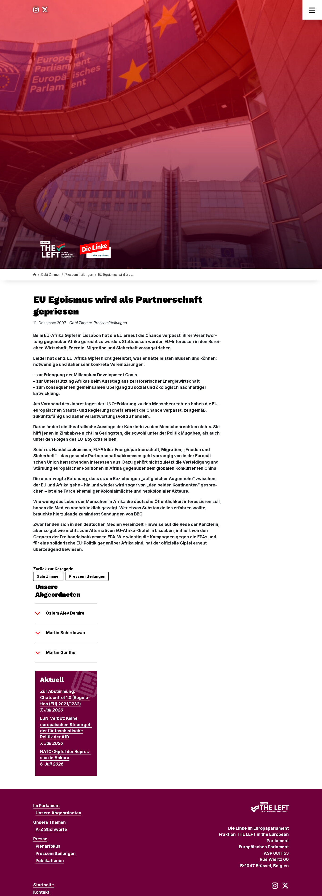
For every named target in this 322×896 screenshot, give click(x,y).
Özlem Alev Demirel (66, 613)
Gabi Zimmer (50, 274)
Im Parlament (46, 805)
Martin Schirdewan (65, 632)
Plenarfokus (48, 846)
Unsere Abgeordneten (58, 812)
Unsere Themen (49, 822)
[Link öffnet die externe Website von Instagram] (36, 10)
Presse (40, 838)
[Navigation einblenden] (312, 10)
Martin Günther (61, 652)
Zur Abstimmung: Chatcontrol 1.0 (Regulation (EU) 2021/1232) (65, 697)
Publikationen (50, 860)
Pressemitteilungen (79, 274)
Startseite (43, 884)
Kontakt (41, 892)
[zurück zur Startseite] (75, 249)
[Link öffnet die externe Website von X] (45, 10)
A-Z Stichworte (51, 829)
